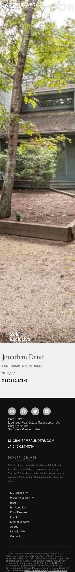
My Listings (17, 492)
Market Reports (19, 521)
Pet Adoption (18, 507)
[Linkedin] (47, 411)
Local (13, 517)
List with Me (17, 531)
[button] (62, 7)
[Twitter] (35, 411)
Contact (15, 536)
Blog (13, 502)
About (14, 526)
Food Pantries (18, 512)
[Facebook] (24, 411)
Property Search (20, 497)
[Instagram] (12, 411)
